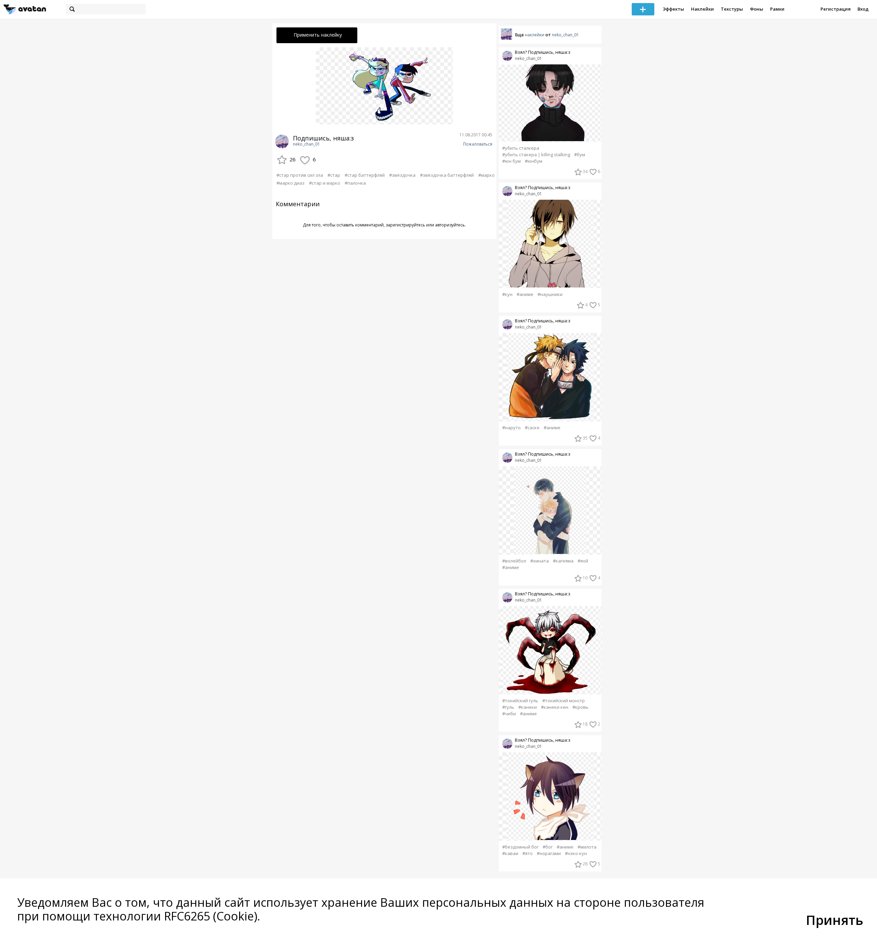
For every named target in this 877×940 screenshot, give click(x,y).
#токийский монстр (563, 700)
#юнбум (533, 161)
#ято (527, 853)
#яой (583, 561)
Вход (862, 9)
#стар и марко (324, 183)
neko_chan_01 (306, 144)
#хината (539, 561)
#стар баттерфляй (365, 175)
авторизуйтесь (450, 225)
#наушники (550, 294)
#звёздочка (402, 175)
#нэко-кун (576, 853)
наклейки (534, 35)
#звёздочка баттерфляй (447, 175)
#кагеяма (563, 561)
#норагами (549, 853)
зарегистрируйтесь (405, 225)
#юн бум (511, 161)
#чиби (509, 714)
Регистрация (835, 9)
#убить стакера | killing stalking (536, 154)
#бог (548, 847)
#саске (532, 427)
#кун (507, 294)
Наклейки (702, 9)
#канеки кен (554, 707)
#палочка (355, 183)
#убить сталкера (520, 148)
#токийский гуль (520, 700)
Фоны (756, 9)
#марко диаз (290, 183)
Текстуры (732, 9)
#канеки (527, 707)
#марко (486, 175)
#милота (587, 847)
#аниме (525, 294)
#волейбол (514, 561)
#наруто (511, 427)
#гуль (508, 707)
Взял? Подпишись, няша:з (542, 52)
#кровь (580, 707)
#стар (334, 175)
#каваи (510, 853)
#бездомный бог (520, 847)
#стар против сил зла (299, 175)
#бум (579, 154)
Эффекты (673, 9)
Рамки (777, 9)
